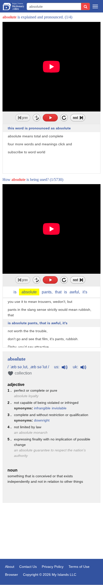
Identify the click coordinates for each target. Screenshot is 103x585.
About (9, 567)
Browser (11, 575)
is (15, 292)
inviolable (59, 408)
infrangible (42, 408)
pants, (47, 292)
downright (42, 420)
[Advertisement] (51, 531)
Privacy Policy (53, 567)
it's (84, 292)
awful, (75, 292)
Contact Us (28, 567)
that (58, 292)
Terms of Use (79, 567)
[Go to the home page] (13, 6)
